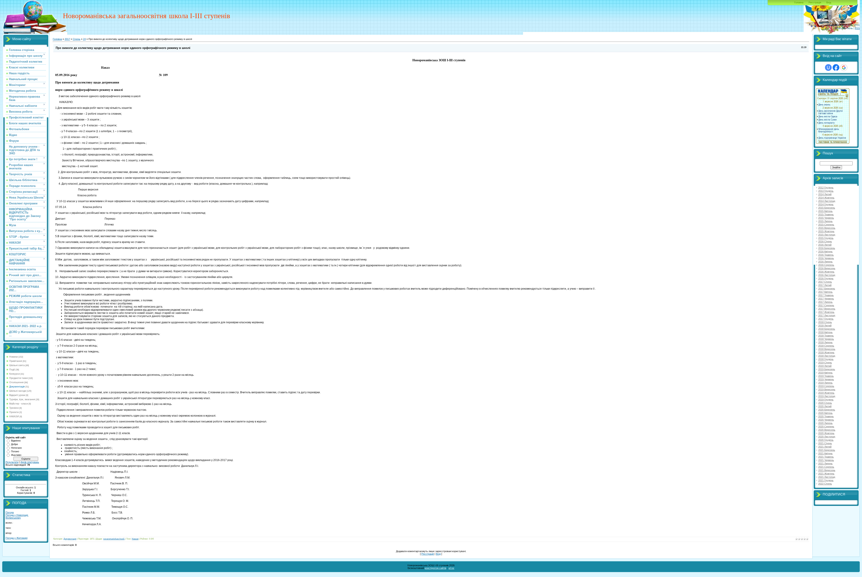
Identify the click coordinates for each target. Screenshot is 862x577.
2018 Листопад (826, 355)
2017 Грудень (825, 318)
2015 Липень (825, 221)
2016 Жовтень (826, 271)
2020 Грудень (825, 440)
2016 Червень (826, 258)
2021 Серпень (826, 467)
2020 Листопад (826, 436)
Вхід (828, 2)
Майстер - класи (18, 403)
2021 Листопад (826, 477)
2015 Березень (826, 207)
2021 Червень (826, 460)
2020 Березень (826, 409)
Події (12, 369)
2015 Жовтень (826, 231)
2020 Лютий (824, 406)
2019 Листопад (826, 396)
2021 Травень (826, 456)
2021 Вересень (826, 470)
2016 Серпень (826, 265)
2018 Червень (826, 339)
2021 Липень (825, 463)
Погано (15, 451)
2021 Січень (825, 443)
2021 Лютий (824, 446)
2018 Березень (826, 329)
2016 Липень (825, 261)
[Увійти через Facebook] (836, 67)
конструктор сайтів (435, 568)
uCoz (451, 568)
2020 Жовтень (826, 433)
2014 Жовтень (826, 197)
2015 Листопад (826, 234)
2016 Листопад (826, 275)
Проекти (14, 412)
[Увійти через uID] (828, 67)
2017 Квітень (825, 292)
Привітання (15, 361)
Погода (10, 512)
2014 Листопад (826, 201)
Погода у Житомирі (16, 538)
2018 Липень (825, 342)
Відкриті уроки (17, 395)
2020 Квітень (825, 413)
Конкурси (14, 373)
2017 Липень (825, 302)
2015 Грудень (825, 238)
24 (84, 39)
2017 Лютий (824, 285)
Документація (17, 386)
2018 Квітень (825, 332)
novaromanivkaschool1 (114, 539)
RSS (857, 28)
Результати (12, 462)
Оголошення (16, 382)
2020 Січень (825, 403)
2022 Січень (825, 483)
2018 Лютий (824, 325)
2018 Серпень (826, 345)
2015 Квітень (825, 211)
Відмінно (16, 440)
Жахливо (16, 455)
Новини (13, 356)
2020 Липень (825, 423)
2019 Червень (826, 379)
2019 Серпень (826, 386)
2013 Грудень (825, 191)
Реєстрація (815, 2)
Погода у (17, 516)
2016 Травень (826, 255)
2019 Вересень (826, 389)
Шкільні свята (17, 365)
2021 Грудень (825, 480)
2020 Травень (826, 416)
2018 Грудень (825, 359)
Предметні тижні (18, 378)
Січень (76, 39)
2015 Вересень (826, 228)
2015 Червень (826, 217)
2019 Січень (825, 362)
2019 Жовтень (826, 392)
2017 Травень (826, 295)
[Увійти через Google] (843, 67)
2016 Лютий (824, 244)
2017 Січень (825, 281)
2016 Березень (826, 248)
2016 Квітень (825, 251)
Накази (135, 539)
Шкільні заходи (17, 390)
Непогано (16, 447)
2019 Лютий (824, 366)
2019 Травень (826, 376)
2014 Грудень (825, 204)
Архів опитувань (29, 462)
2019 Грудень (825, 399)
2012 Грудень (825, 187)
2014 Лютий (824, 194)
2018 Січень (825, 322)
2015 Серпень (826, 224)
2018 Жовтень (826, 352)
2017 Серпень (826, 305)
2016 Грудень (825, 278)
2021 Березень (826, 450)
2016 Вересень (826, 268)
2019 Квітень (825, 372)
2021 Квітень (825, 453)
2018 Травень (826, 335)
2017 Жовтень (826, 312)
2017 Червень (826, 298)
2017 (67, 39)
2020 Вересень (826, 429)
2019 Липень (825, 382)
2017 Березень (826, 288)
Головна (798, 2)
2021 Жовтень (826, 473)
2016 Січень (825, 241)
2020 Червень (826, 419)
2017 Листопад (826, 315)
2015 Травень (826, 214)
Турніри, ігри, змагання (22, 399)
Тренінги (14, 408)
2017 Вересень (826, 308)
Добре (14, 444)
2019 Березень (826, 369)
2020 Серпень (826, 426)
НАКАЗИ (14, 416)
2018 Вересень (826, 349)
